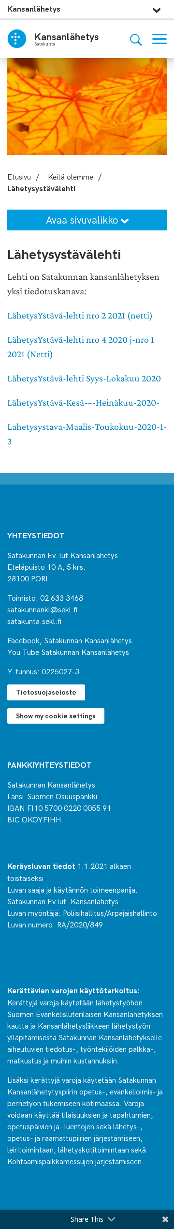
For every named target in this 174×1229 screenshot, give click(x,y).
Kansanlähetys (33, 8)
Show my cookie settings (56, 715)
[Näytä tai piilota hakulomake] (136, 39)
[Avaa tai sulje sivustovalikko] (156, 7)
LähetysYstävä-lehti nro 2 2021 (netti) (80, 315)
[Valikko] (159, 38)
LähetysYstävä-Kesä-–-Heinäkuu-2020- (83, 402)
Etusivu (19, 176)
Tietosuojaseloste (46, 692)
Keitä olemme (70, 176)
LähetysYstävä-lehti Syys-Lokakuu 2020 (84, 378)
